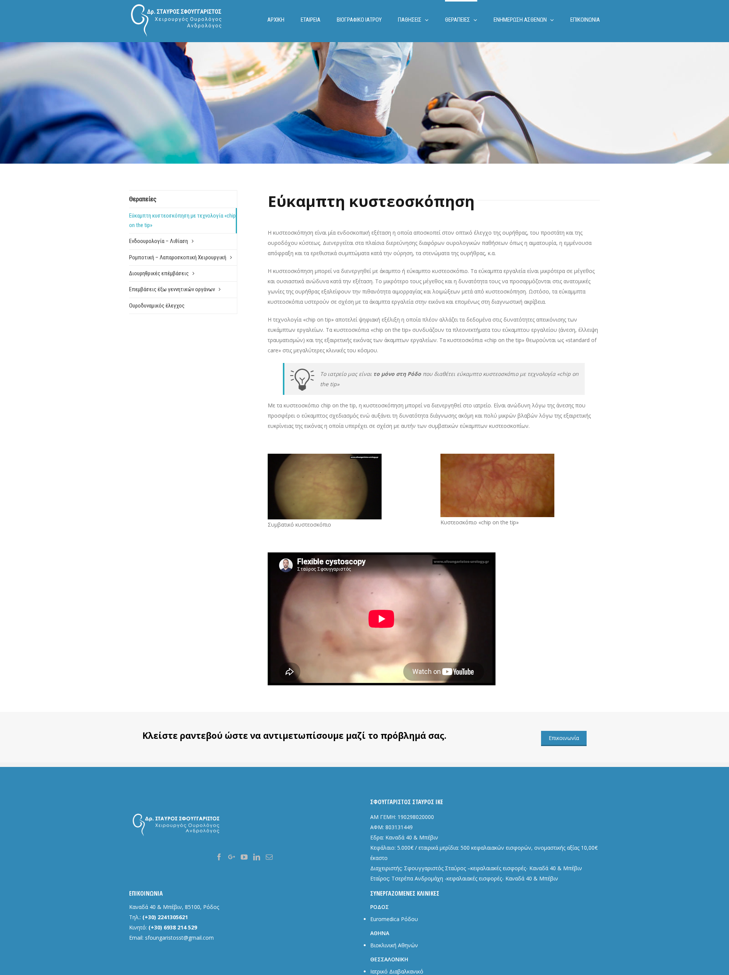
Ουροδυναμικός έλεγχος (157, 305)
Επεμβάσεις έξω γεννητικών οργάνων (172, 289)
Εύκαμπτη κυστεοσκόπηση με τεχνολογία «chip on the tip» (182, 220)
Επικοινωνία (564, 738)
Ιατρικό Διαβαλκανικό (396, 971)
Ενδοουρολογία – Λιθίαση (158, 241)
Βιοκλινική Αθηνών (394, 945)
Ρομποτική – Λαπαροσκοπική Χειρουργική (177, 257)
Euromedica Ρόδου (394, 919)
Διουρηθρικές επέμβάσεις (159, 273)
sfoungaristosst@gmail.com (179, 937)
